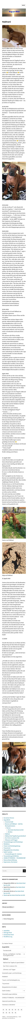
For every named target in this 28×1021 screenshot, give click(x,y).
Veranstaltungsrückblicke (11, 856)
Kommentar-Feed (9, 934)
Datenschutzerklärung (10, 860)
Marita (5, 895)
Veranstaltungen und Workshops (13, 842)
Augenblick (7, 820)
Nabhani (7, 834)
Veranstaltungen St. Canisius (13, 854)
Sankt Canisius (8, 852)
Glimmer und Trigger (11, 840)
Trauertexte (7, 848)
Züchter (10, 832)
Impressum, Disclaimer (10, 862)
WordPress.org (8, 936)
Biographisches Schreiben (11, 850)
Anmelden (7, 930)
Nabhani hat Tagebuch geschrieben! (15, 836)
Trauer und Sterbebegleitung (12, 846)
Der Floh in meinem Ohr (12, 838)
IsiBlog (3, 1016)
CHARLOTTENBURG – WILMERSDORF (14, 858)
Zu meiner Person (9, 818)
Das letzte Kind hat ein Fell (15, 830)
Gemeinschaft (9, 822)
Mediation (7, 844)
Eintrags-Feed (8, 932)
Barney (8, 828)
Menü (23, 5)
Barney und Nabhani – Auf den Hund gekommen (12, 954)
